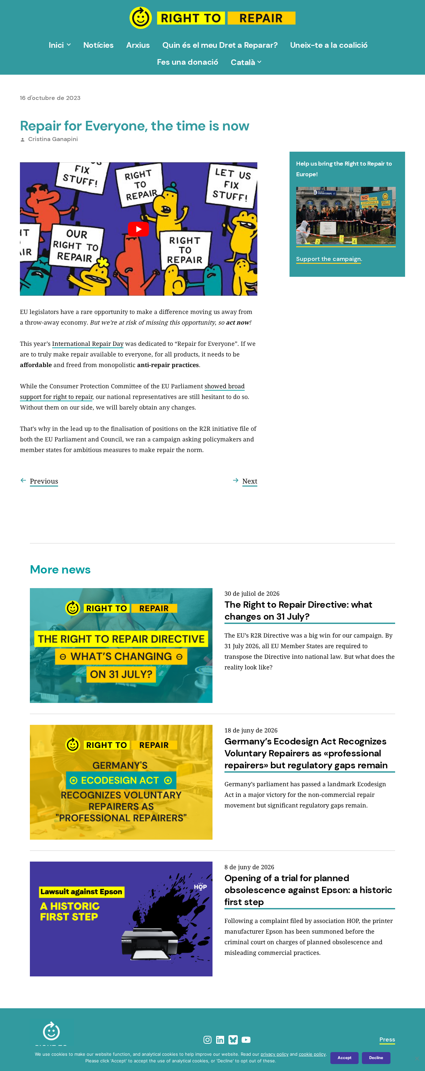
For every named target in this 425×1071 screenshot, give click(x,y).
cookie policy (312, 1054)
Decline (376, 1057)
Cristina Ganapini (53, 139)
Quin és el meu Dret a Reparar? (220, 45)
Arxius (138, 45)
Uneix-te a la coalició (329, 45)
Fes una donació (187, 62)
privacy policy (275, 1054)
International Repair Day (88, 343)
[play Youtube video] (138, 229)
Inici (56, 45)
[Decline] (416, 1058)
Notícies (98, 45)
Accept (344, 1057)
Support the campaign (328, 259)
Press (387, 1039)
